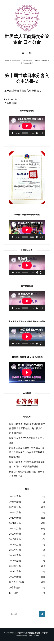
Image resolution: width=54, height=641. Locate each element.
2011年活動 (15, 571)
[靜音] (36, 133)
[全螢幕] (41, 133)
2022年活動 (15, 517)
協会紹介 (13, 592)
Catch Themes (33, 636)
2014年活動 (15, 555)
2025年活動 (15, 501)
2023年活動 (15, 512)
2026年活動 (15, 496)
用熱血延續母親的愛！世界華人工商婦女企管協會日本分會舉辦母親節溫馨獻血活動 (27, 452)
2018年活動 (15, 539)
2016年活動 (15, 544)
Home (7, 60)
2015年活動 (15, 550)
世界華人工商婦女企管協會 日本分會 (27, 39)
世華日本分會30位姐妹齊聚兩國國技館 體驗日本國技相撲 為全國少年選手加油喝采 (27, 428)
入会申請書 (16, 60)
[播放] (12, 133)
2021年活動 (15, 523)
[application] (27, 126)
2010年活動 (15, 576)
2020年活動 (15, 528)
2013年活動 (15, 560)
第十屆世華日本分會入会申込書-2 (22, 90)
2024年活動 (15, 507)
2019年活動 (15, 533)
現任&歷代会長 (16, 582)
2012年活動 (15, 566)
